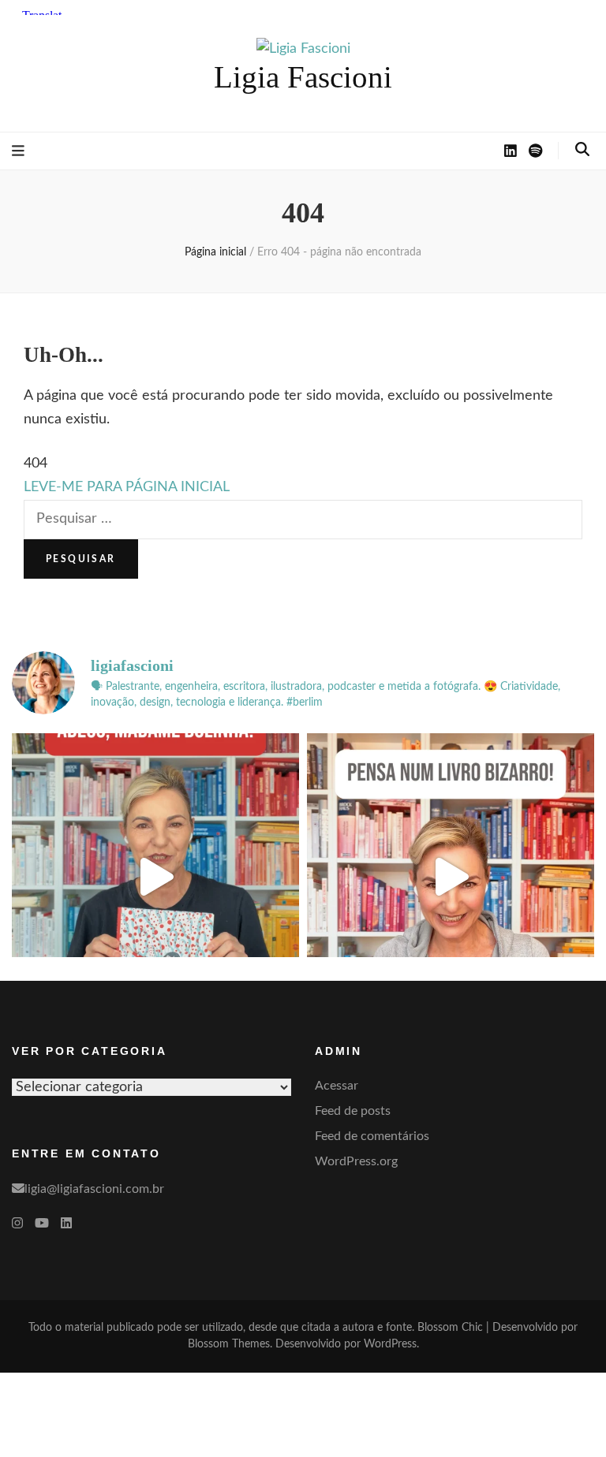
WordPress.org (356, 1161)
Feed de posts (353, 1111)
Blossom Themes (229, 1344)
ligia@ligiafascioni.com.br (94, 1189)
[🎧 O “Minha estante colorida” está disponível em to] (155, 876)
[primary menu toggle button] (18, 151)
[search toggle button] (582, 150)
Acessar (336, 1085)
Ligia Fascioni (303, 77)
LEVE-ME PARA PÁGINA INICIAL (127, 487)
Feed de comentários (372, 1136)
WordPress (390, 1344)
